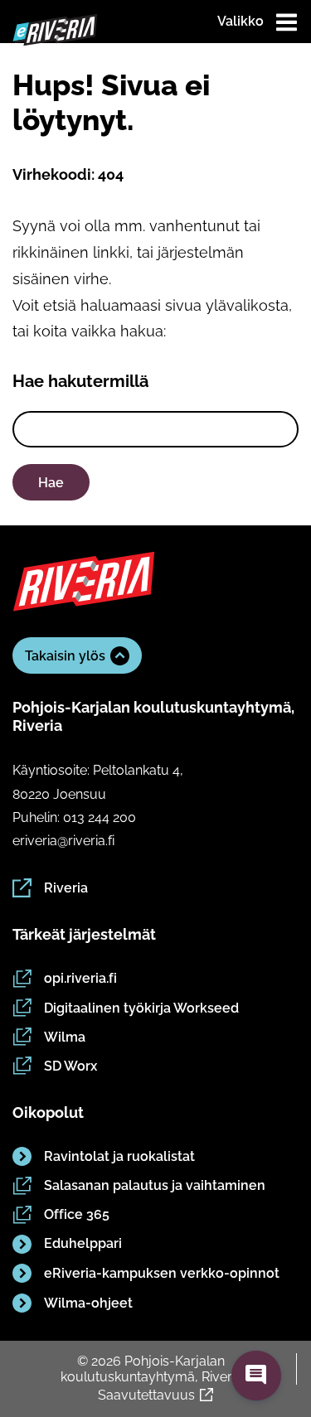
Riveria (66, 888)
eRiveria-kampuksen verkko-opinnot (161, 1273)
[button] (256, 1375)
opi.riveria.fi (80, 978)
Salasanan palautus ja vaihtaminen (154, 1185)
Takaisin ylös (65, 656)
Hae (51, 483)
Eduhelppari (83, 1243)
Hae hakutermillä (80, 381)
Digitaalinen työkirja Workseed (141, 1008)
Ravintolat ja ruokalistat (119, 1156)
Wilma (64, 1037)
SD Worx (70, 1066)
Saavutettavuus (146, 1395)
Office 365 (76, 1214)
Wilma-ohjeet (88, 1303)
